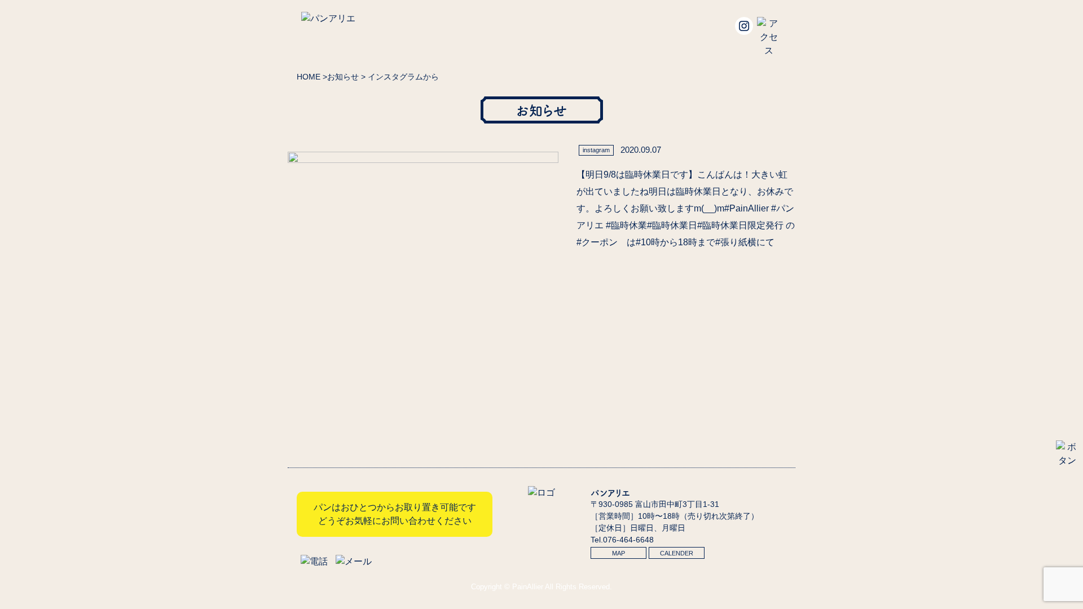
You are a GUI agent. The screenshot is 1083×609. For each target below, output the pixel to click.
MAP (618, 553)
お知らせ (343, 76)
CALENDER (676, 553)
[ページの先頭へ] (1067, 460)
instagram (596, 150)
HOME (308, 76)
